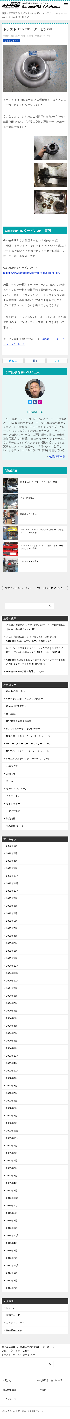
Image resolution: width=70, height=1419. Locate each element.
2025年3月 (11, 943)
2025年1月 (11, 958)
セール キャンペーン (16, 788)
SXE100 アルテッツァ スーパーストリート (28, 758)
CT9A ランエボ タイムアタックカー (24, 698)
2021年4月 (11, 1183)
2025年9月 (11, 898)
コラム (9, 781)
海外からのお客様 (28, 514)
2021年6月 (11, 1168)
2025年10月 (12, 891)
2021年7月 (11, 1160)
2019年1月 (11, 1228)
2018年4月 (11, 1243)
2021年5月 (11, 1175)
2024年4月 (11, 1025)
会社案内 (42, 1390)
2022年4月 (11, 1115)
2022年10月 (12, 1070)
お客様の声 (12, 766)
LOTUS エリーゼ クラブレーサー (23, 728)
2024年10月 (12, 980)
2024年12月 (12, 965)
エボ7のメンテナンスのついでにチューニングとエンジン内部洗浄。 (42, 531)
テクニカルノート (15, 796)
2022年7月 (11, 1093)
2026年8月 (11, 846)
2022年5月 (11, 1108)
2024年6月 (11, 1010)
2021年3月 (11, 1190)
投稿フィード (13, 1315)
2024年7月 (11, 1003)
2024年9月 (11, 988)
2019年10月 (12, 1205)
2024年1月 (11, 1048)
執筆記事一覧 (57, 456)
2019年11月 (12, 1198)
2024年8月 (11, 995)
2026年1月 (11, 868)
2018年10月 (12, 1235)
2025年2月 (11, 951)
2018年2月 (11, 1258)
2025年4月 (11, 935)
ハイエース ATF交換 (29, 561)
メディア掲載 (13, 811)
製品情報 (10, 818)
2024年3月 (11, 1033)
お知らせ (10, 773)
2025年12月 (12, 876)
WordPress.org (14, 1330)
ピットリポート (11, 41)
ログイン (10, 1307)
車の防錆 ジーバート (16, 826)
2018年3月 (11, 1250)
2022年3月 (11, 1123)
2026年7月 (11, 853)
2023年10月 (12, 1055)
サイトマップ (9, 1399)
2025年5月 (11, 928)
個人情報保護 (9, 1390)
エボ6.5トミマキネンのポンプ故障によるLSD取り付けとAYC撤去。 (42, 547)
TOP (27, 1347)
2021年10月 (12, 1138)
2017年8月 (11, 1280)
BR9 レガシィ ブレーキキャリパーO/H (38, 482)
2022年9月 (11, 1078)
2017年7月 (11, 1288)
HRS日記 (10, 713)
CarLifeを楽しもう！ (16, 691)
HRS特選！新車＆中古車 (18, 721)
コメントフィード (15, 1322)
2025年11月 (12, 883)
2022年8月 (11, 1085)
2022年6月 (11, 1100)
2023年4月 (11, 1063)
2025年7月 (11, 913)
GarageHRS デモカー (17, 706)
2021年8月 (11, 1153)
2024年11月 (12, 973)
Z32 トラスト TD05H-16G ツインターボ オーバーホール (52, 588)
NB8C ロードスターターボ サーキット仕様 (28, 736)
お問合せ (7, 1380)
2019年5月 (11, 1213)
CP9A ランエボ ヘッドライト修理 (20, 588)
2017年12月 (12, 1265)
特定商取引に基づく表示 (50, 1380)
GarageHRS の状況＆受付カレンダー (25, 671)
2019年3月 (11, 1220)
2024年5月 (11, 1018)
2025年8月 (11, 905)
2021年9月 (11, 1145)
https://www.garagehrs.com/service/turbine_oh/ (31, 272)
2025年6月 (11, 921)
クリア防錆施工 (27, 498)
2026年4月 (11, 861)
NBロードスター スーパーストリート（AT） (28, 743)
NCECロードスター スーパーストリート (27, 751)
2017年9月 (11, 1273)
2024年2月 (11, 1040)
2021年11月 (12, 1130)
